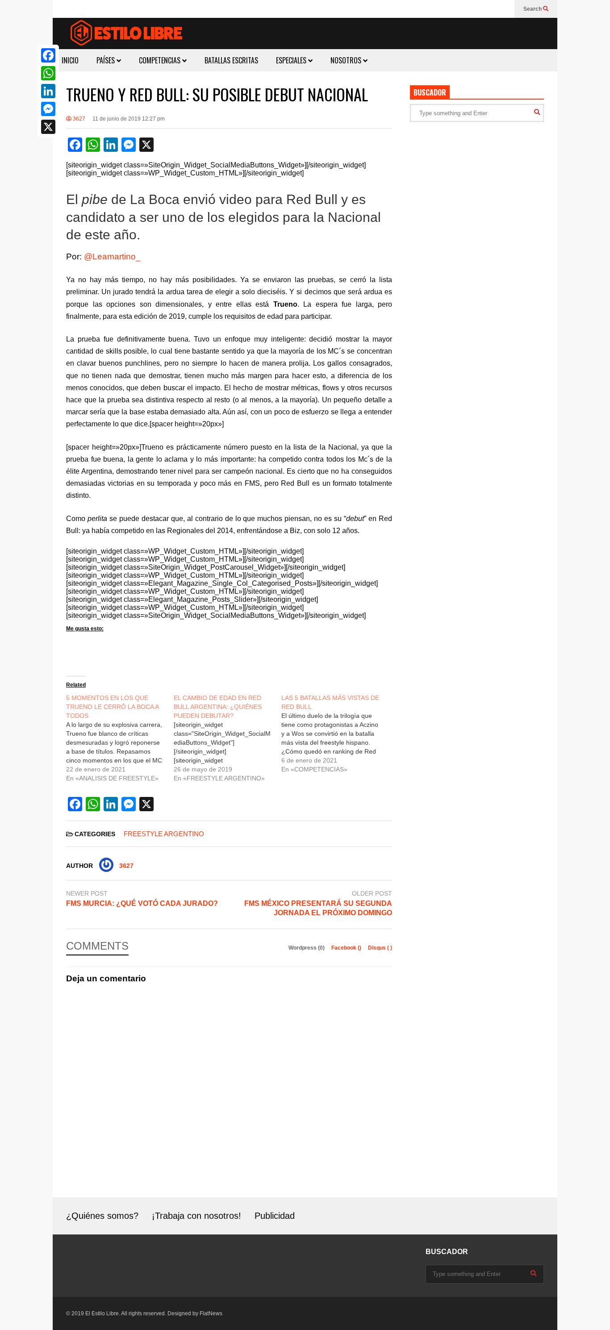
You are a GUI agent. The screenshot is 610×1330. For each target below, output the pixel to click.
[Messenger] (48, 109)
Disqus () (380, 948)
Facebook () (347, 948)
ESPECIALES (292, 60)
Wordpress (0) (307, 948)
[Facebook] (48, 55)
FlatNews (211, 1313)
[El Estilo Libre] (126, 34)
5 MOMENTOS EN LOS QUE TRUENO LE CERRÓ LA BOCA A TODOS (112, 706)
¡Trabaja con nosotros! (196, 1216)
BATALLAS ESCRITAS (231, 60)
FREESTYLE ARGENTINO (164, 834)
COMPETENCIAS (160, 60)
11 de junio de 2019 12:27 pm (128, 119)
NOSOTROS (346, 60)
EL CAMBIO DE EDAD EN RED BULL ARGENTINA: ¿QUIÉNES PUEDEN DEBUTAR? (218, 706)
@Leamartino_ (112, 256)
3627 (78, 119)
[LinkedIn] (48, 91)
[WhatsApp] (48, 73)
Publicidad (275, 1216)
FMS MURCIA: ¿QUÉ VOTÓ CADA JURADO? (142, 903)
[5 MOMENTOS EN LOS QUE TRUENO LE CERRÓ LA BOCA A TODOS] (120, 738)
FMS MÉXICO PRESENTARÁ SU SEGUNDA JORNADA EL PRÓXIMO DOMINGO (318, 908)
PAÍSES (106, 60)
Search (533, 9)
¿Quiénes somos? (102, 1216)
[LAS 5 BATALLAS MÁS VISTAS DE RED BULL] (335, 733)
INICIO (70, 60)
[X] (48, 127)
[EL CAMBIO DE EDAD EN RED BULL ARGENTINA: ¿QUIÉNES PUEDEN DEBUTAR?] (227, 738)
